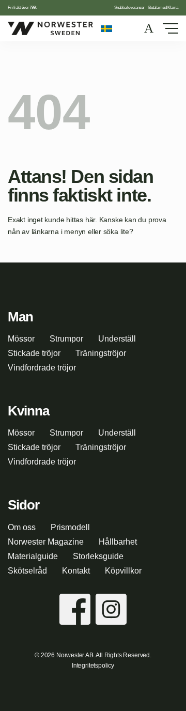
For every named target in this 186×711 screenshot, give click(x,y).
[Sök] (128, 28)
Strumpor (66, 338)
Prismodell (70, 527)
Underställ (117, 338)
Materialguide (33, 556)
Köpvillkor (123, 570)
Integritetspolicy (93, 665)
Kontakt (76, 570)
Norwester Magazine (46, 541)
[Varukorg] (149, 28)
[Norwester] (50, 29)
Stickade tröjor (34, 353)
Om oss (22, 527)
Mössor (21, 338)
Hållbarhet (118, 541)
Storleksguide (98, 556)
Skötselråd (27, 570)
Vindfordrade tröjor (42, 367)
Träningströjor (100, 353)
